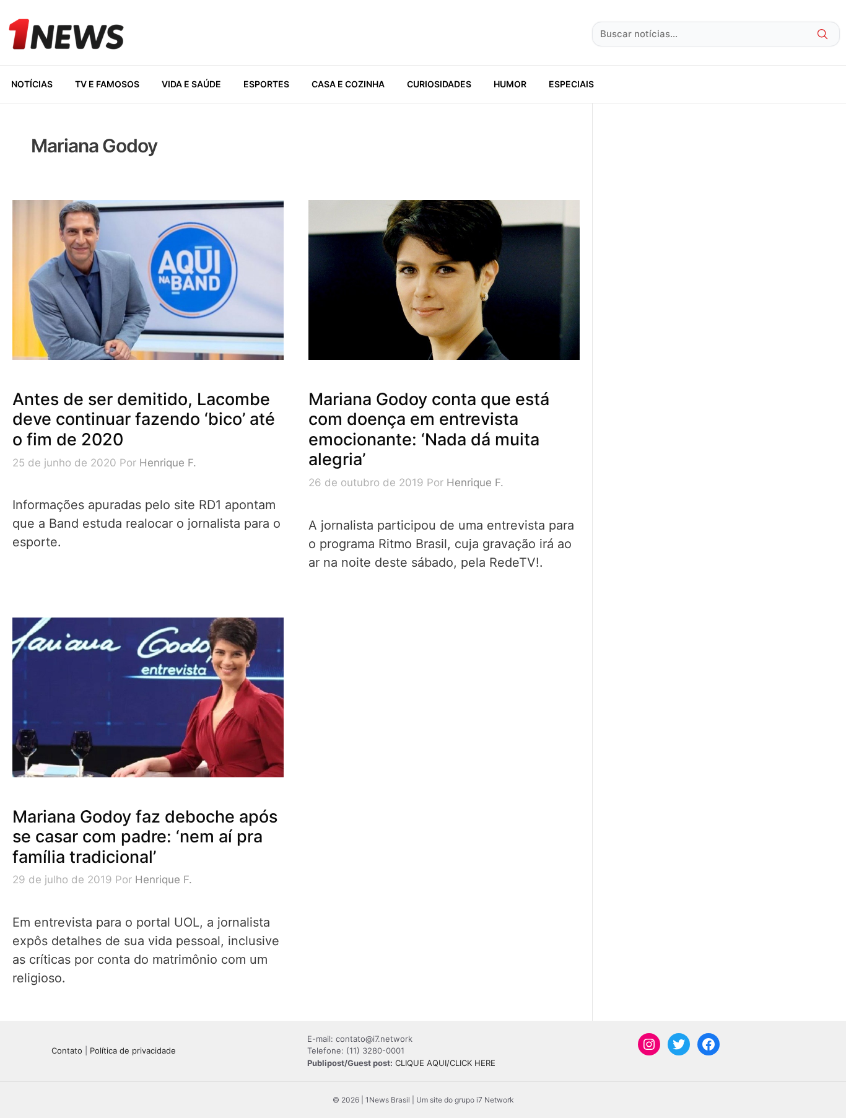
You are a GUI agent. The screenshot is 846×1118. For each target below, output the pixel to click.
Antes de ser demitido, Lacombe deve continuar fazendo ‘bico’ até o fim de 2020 (143, 419)
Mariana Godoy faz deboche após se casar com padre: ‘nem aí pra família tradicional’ (144, 836)
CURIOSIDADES (439, 84)
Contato (66, 1050)
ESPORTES (266, 84)
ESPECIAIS (571, 84)
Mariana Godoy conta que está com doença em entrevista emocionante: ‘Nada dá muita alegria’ (428, 429)
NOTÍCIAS (32, 84)
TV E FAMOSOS (107, 84)
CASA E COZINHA (348, 84)
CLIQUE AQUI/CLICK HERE (445, 1063)
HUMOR (510, 84)
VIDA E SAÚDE (191, 84)
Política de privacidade (133, 1050)
